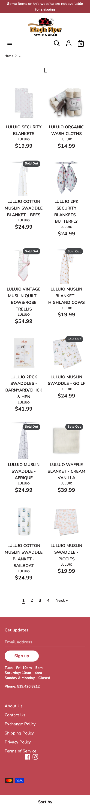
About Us (14, 706)
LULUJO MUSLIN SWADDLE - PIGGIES (66, 552)
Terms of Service (20, 751)
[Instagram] (35, 757)
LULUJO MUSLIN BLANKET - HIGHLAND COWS (66, 295)
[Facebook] (27, 757)
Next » (61, 600)
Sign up (21, 656)
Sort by (45, 802)
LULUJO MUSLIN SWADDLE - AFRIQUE (23, 471)
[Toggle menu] (10, 43)
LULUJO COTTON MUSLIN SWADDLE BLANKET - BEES (24, 208)
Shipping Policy (19, 733)
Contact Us (15, 715)
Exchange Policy (20, 724)
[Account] (68, 42)
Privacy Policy (18, 742)
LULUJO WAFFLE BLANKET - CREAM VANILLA (66, 471)
